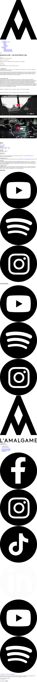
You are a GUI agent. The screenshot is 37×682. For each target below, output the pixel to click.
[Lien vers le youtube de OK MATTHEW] (18, 321)
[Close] (7, 681)
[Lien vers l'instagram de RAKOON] (18, 281)
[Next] (4, 680)
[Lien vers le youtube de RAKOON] (18, 208)
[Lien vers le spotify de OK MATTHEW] (18, 358)
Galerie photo (4, 451)
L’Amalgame (4, 42)
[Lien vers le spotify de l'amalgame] (18, 672)
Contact (5, 48)
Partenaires (5, 45)
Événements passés (7, 41)
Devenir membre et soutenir (8, 50)
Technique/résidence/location (8, 51)
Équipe (5, 44)
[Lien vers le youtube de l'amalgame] (18, 635)
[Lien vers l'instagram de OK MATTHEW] (18, 395)
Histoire (5, 43)
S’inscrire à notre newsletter (6, 448)
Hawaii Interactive (12, 674)
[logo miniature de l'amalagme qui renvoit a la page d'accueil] (18, 39)
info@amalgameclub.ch (5, 447)
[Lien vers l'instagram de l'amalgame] (18, 525)
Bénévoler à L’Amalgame (8, 49)
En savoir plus (7, 678)
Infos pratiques (4, 47)
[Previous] (1, 680)
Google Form (7, 162)
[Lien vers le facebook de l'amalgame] (18, 488)
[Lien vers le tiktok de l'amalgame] (18, 562)
